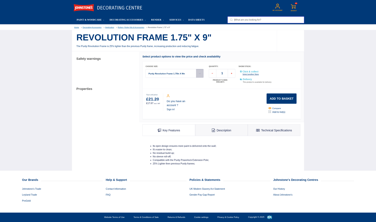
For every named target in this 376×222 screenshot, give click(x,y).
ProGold (26, 201)
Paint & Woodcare (89, 20)
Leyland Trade (29, 194)
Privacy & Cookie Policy (228, 217)
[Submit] (231, 20)
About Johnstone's (282, 194)
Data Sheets (196, 20)
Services (175, 20)
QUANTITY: (213, 66)
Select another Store (250, 74)
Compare (276, 108)
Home (76, 27)
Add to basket (281, 98)
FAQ (108, 194)
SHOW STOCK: (245, 66)
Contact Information (116, 189)
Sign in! (171, 109)
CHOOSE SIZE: (152, 66)
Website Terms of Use (114, 217)
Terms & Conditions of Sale (146, 217)
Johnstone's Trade (31, 189)
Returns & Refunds (176, 217)
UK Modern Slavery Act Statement (207, 189)
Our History (279, 189)
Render (156, 20)
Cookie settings (201, 217)
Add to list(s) (278, 112)
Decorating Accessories (127, 20)
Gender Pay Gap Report (202, 194)
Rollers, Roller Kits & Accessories (131, 27)
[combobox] (266, 19)
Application (109, 27)
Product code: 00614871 (220, 81)
